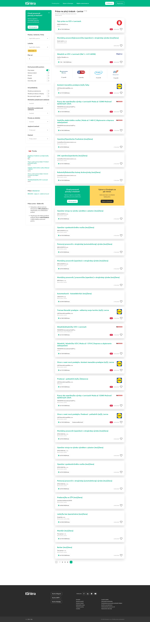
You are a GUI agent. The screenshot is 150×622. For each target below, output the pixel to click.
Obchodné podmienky (106, 601)
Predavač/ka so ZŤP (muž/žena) (69, 497)
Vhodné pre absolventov (34, 91)
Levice (74, 13)
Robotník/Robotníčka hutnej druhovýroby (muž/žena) (79, 172)
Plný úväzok (31, 70)
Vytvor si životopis (68, 3)
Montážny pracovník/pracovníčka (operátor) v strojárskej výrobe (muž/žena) (88, 38)
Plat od (30, 55)
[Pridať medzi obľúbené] (121, 29)
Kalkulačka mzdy (80, 605)
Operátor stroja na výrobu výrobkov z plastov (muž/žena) (80, 211)
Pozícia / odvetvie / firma (36, 34)
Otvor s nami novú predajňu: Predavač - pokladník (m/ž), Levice (82, 414)
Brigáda (30, 78)
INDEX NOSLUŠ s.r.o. (62, 24)
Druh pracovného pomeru (36, 67)
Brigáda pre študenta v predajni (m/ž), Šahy (38, 156)
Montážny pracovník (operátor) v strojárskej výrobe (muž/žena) (82, 261)
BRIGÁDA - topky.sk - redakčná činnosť (38, 194)
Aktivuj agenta (33, 27)
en (29, 619)
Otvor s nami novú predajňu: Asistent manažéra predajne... (38, 174)
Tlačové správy (80, 607)
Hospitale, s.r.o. (61, 517)
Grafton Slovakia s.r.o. (63, 57)
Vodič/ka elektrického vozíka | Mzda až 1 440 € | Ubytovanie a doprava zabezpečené (85, 121)
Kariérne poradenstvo (106, 605)
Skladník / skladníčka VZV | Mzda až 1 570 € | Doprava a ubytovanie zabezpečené (84, 344)
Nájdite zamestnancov (83, 3)
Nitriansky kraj (68, 13)
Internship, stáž (32, 80)
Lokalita (30, 43)
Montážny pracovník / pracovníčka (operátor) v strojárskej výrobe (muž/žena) (88, 277)
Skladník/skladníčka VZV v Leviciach (38, 180)
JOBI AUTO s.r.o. (61, 296)
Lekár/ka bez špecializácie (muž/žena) (72, 514)
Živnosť (30, 75)
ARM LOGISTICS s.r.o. (62, 214)
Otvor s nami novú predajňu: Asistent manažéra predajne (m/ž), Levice (85, 362)
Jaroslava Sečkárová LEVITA (64, 500)
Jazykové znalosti (33, 126)
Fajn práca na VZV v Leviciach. (69, 21)
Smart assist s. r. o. (62, 41)
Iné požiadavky (32, 87)
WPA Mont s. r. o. (61, 280)
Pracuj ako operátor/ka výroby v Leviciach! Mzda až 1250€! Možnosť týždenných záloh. (84, 102)
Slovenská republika (59, 13)
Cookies (78, 608)
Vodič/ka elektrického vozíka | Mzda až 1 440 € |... (38, 168)
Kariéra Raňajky (56, 601)
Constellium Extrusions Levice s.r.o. (66, 142)
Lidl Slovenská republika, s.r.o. (65, 88)
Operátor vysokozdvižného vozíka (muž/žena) (75, 227)
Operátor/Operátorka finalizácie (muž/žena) (75, 139)
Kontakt (78, 599)
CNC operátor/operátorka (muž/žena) (72, 156)
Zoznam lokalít (80, 603)
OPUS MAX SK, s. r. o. (62, 434)
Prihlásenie (109, 3)
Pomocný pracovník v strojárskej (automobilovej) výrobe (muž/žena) (84, 244)
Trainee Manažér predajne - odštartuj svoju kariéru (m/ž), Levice (83, 310)
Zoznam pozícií (80, 601)
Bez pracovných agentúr (34, 96)
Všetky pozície (58, 15)
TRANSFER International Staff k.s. (66, 106)
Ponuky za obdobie (34, 118)
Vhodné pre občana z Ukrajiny (36, 93)
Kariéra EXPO (56, 597)
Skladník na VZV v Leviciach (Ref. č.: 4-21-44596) (76, 54)
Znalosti (30, 135)
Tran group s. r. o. (61, 533)
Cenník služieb (105, 599)
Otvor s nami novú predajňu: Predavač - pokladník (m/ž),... (38, 162)
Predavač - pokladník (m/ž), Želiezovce (72, 379)
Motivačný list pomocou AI (108, 607)
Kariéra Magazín (56, 593)
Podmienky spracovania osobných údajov (111, 603)
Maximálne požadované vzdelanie (35, 108)
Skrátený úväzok (32, 73)
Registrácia (120, 3)
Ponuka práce (55, 3)
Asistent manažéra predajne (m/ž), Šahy (73, 85)
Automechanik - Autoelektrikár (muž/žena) (74, 293)
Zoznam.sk (36, 191)
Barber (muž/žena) (64, 547)
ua (31, 619)
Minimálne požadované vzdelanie (38, 99)
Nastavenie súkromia (106, 608)
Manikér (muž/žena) (65, 531)
